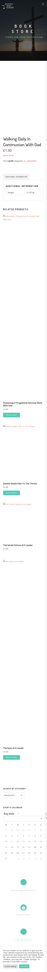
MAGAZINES (32, 161)
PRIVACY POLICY (23, 914)
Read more (11, 415)
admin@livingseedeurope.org (23, 890)
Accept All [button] (24, 966)
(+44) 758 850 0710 (23, 940)
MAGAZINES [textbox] (9, 795)
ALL (24, 161)
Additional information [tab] (16, 177)
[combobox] (13, 795)
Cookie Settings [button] (10, 966)
